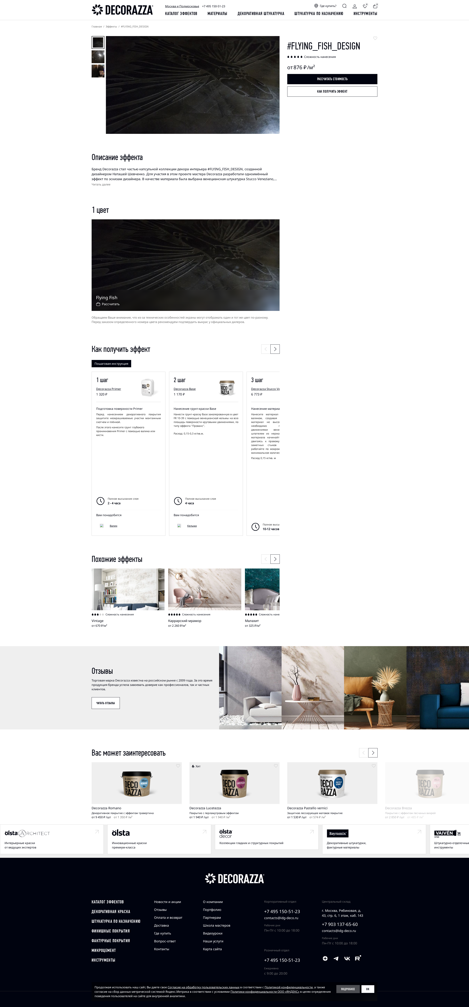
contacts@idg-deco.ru (281, 918)
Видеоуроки (212, 933)
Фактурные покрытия (111, 940)
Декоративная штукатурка (261, 13)
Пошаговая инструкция (111, 364)
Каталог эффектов (108, 901)
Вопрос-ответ (165, 941)
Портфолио (212, 909)
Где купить (162, 933)
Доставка (161, 925)
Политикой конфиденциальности (289, 987)
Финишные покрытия (111, 931)
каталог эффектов (181, 13)
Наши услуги (213, 941)
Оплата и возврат (168, 917)
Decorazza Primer (108, 389)
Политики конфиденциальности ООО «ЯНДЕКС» (264, 992)
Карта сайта (212, 949)
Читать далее (101, 184)
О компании (213, 902)
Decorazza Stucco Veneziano (270, 389)
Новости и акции (167, 902)
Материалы (218, 13)
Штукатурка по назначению (318, 13)
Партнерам (212, 917)
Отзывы (160, 909)
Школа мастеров (216, 925)
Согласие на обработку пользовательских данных (203, 987)
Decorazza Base (185, 389)
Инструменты (365, 13)
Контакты (161, 949)
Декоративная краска (111, 911)
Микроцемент (104, 950)
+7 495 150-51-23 (213, 6)
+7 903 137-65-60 (340, 924)
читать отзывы (105, 703)
